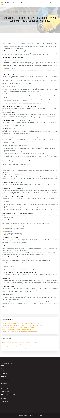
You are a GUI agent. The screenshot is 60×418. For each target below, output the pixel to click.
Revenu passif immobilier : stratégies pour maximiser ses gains (15, 346)
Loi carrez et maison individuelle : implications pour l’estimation (15, 348)
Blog (58, 2)
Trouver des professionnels (24, 3)
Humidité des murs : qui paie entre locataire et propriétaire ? (43, 310)
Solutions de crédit (52, 3)
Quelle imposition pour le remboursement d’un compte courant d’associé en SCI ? (19, 342)
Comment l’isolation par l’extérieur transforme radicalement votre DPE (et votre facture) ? (21, 323)
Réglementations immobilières (44, 3)
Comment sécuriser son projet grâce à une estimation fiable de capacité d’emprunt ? (20, 331)
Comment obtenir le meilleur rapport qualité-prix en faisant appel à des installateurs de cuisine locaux (24, 325)
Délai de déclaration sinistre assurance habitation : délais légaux (15, 344)
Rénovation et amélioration (15, 3)
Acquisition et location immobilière (34, 3)
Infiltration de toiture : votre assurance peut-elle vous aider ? (16, 311)
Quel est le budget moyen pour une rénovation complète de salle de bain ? (18, 329)
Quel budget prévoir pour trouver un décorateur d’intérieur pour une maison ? (18, 327)
